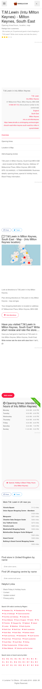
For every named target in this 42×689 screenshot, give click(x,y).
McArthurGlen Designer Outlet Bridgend (18, 532)
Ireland (35, 623)
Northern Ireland (29, 632)
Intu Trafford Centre (10, 523)
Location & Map (8, 147)
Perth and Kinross (9, 636)
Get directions (11, 315)
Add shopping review (10, 154)
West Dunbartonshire (10, 645)
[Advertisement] (21, 64)
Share (7, 230)
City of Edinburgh (9, 614)
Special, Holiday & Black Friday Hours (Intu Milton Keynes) (22, 484)
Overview (5, 135)
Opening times (7, 141)
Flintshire (7, 623)
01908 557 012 (14, 105)
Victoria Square (8, 507)
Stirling (27, 642)
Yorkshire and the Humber (24, 648)
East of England (21, 620)
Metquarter (7, 516)
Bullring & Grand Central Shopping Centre (18, 541)
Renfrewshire (22, 636)
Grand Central (8, 538)
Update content (9, 595)
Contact (6, 592)
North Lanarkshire (29, 629)
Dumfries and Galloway (11, 617)
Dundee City (25, 617)
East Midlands (8, 620)
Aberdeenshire (20, 610)
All (37, 665)
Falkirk (31, 620)
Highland (27, 623)
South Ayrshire (34, 636)
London (6, 626)
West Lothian (24, 645)
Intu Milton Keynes (32, 99)
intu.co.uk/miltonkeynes (31, 119)
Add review (8, 395)
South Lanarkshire (30, 639)
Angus (30, 610)
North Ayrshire (25, 626)
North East (7, 629)
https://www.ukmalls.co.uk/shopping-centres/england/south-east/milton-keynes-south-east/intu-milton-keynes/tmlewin (21, 125)
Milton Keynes (34, 116)
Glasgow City (17, 623)
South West (7, 642)
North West (7, 632)
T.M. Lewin (35, 96)
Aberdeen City (8, 610)
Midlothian (15, 626)
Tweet (18, 230)
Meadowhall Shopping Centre (14, 529)
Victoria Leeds (8, 526)
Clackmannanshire (23, 614)
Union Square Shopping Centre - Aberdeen (19, 510)
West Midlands (8, 648)
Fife (38, 620)
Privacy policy (8, 598)
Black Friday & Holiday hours (14, 589)
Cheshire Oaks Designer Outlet (14, 519)
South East (35, 113)
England (36, 110)
